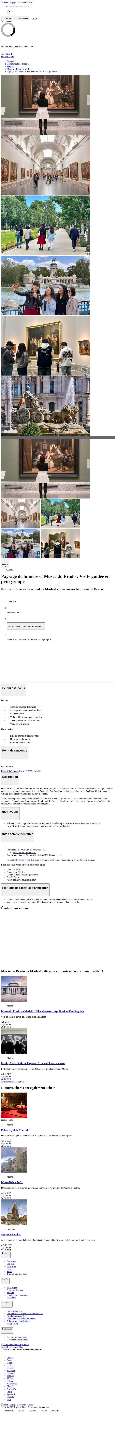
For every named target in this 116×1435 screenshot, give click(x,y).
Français (10, 1375)
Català (9, 1360)
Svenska (10, 1397)
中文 (9, 1399)
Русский (11, 1394)
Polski (9, 1392)
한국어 (10, 1378)
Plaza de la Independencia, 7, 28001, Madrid (21, 771)
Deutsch (10, 1368)
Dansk (10, 1365)
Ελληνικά (11, 1370)
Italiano (10, 1381)
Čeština (10, 1363)
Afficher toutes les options (12, 1081)
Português (11, 1389)
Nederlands (12, 1383)
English (10, 1357)
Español (10, 1373)
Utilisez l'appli (7, 56)
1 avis (10, 569)
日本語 (10, 1386)
